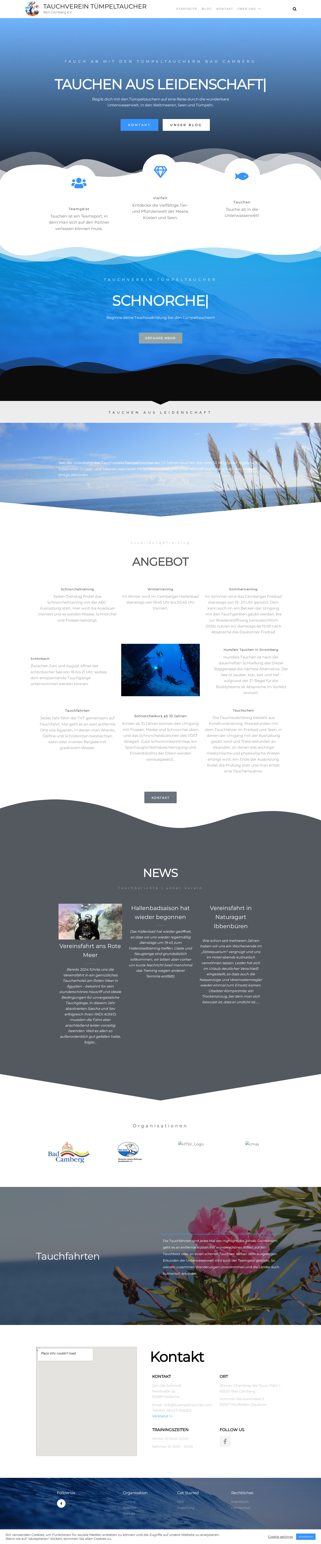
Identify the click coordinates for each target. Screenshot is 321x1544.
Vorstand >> (162, 1416)
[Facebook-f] (225, 1441)
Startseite (186, 8)
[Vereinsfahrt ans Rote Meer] (90, 921)
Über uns (246, 8)
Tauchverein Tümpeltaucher (95, 6)
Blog (207, 8)
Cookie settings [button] (280, 1537)
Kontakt (224, 8)
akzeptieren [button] (306, 1536)
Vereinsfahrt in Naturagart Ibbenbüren (231, 917)
